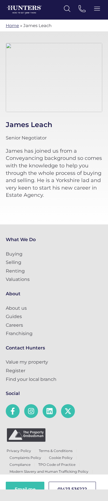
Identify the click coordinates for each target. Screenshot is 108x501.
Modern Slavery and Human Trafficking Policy (49, 471)
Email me (25, 489)
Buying (14, 254)
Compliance (20, 464)
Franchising (19, 333)
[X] (68, 411)
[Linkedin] (49, 411)
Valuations (18, 279)
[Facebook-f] (13, 411)
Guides (14, 316)
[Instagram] (31, 411)
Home (12, 25)
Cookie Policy (61, 457)
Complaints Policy (25, 457)
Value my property (27, 362)
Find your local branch (31, 379)
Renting (15, 271)
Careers (14, 325)
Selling (13, 262)
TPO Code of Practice (56, 464)
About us (16, 308)
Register (15, 370)
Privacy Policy (19, 451)
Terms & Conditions (56, 451)
